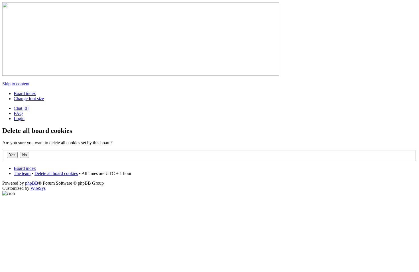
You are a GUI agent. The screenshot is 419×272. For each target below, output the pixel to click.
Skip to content (15, 83)
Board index (25, 93)
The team (22, 173)
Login (19, 118)
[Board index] (140, 74)
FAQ (18, 113)
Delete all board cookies (56, 173)
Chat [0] (21, 108)
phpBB (31, 183)
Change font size (29, 98)
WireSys (38, 188)
